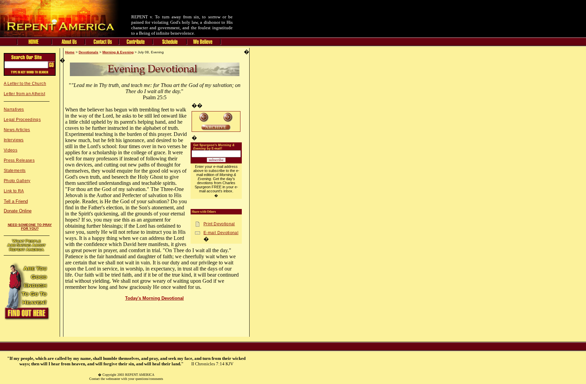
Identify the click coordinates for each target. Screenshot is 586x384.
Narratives (14, 109)
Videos (10, 150)
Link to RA (14, 191)
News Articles (17, 129)
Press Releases (19, 160)
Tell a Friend (16, 201)
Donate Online (18, 210)
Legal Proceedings (22, 119)
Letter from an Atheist (24, 93)
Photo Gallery (17, 180)
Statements (15, 170)
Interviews (14, 140)
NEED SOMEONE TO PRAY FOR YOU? (30, 226)
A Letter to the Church (25, 83)
